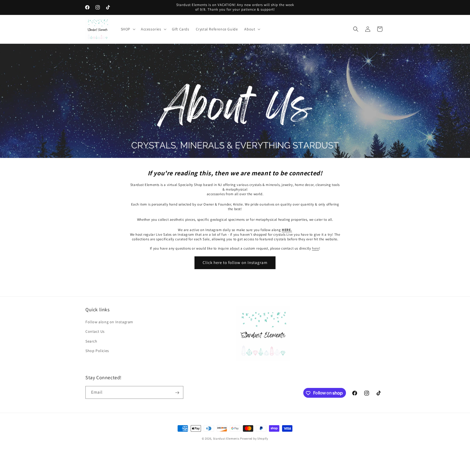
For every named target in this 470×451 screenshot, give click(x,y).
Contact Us (95, 331)
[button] (128, 29)
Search (91, 341)
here (315, 248)
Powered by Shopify (254, 438)
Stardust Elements (226, 438)
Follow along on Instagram (109, 322)
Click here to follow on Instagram (235, 262)
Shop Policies (97, 350)
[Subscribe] (177, 392)
